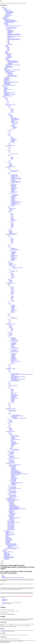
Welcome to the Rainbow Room (10, 71)
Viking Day (13, 179)
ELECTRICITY (15, 123)
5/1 (8, 100)
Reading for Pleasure (14, 188)
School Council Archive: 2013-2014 (11, 548)
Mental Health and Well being (15, 380)
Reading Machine (13, 197)
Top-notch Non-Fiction (11, 37)
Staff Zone (5, 17)
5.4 (9, 161)
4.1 (9, 151)
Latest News (6, 87)
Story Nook (7, 535)
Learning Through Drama (15, 443)
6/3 (9, 143)
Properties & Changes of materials (18, 267)
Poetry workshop (15, 195)
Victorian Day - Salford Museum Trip (16, 482)
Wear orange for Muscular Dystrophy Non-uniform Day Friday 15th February (13, 577)
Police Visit (13, 187)
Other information (6, 558)
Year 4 (9, 41)
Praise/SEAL (13, 360)
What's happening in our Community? (9, 92)
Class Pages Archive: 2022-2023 (10, 234)
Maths (12, 108)
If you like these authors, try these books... (14, 39)
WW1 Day (12, 345)
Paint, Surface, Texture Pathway (12, 61)
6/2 (9, 321)
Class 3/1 (10, 325)
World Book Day (13, 117)
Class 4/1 (10, 114)
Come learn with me (14, 120)
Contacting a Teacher (9, 15)
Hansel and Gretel (13, 171)
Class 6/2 (10, 164)
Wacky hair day (13, 357)
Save (8, 642)
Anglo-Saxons (15, 127)
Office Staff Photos (8, 13)
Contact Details (6, 16)
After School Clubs (7, 93)
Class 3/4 (10, 327)
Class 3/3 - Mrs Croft (12, 466)
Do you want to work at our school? (9, 556)
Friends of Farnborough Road (8, 551)
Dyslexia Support (10, 44)
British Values (8, 65)
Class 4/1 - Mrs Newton (12, 486)
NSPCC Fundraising (11, 546)
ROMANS (14, 126)
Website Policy (4, 600)
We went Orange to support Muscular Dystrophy (18, 379)
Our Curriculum (6, 24)
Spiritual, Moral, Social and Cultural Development (13, 64)
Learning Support (6, 70)
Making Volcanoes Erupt (14, 478)
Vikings (14, 128)
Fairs (12, 440)
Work (14, 276)
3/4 (9, 149)
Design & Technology (14, 435)
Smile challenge (13, 355)
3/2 (9, 107)
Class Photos (13, 309)
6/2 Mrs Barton (11, 460)
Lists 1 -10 (11, 264)
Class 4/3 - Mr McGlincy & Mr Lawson (15, 488)
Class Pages (5, 97)
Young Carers (6, 77)
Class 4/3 (10, 116)
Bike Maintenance (14, 378)
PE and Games (8, 54)
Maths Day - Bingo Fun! (14, 449)
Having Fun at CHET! (14, 175)
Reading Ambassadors (11, 30)
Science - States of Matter (15, 121)
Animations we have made (13, 385)
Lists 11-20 (11, 263)
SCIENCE (12, 122)
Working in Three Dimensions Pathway (13, 62)
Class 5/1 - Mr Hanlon (12, 490)
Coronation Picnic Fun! (14, 270)
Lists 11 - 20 (11, 209)
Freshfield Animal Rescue (9, 532)
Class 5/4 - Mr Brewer (12, 493)
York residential (13, 396)
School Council (6, 530)
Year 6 (9, 42)
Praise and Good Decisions (15, 170)
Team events (9, 56)
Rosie (12, 311)
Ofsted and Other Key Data (8, 82)
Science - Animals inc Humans (15, 118)
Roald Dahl (13, 306)
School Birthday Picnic (14, 174)
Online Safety (6, 23)
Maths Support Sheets (12, 208)
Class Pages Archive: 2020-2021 (10, 323)
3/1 (9, 106)
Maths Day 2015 (13, 484)
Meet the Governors (7, 553)
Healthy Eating (8, 542)
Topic (12, 391)
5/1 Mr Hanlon (11, 455)
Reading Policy (10, 29)
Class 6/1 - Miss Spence (12, 494)
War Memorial (8, 531)
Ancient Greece (13, 481)
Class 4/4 (10, 335)
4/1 (9, 302)
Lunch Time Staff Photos (9, 12)
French (12, 221)
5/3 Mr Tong (11, 457)
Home (3, 575)
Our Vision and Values (7, 9)
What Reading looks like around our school (14, 34)
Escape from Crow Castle (15, 202)
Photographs (13, 266)
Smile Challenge (13, 344)
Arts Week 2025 (10, 63)
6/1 (9, 135)
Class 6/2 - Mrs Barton (12, 495)
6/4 (9, 144)
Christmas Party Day (14, 483)
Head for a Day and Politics (10, 534)
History (7, 46)
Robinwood (13, 141)
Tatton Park (13, 317)
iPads (5, 550)
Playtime (12, 445)
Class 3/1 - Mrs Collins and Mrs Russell (15, 464)
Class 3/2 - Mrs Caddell (12, 465)
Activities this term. (14, 416)
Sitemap (3, 598)
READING (13, 258)
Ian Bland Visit (13, 189)
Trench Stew (13, 354)
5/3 (8, 102)
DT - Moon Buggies (14, 342)
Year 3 (9, 40)
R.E (11, 392)
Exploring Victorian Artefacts (15, 439)
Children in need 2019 (9, 539)
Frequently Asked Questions (8, 89)
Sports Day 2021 (13, 338)
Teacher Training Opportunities (8, 557)
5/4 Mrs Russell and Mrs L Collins (14, 458)
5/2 (8, 101)
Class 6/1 (10, 163)
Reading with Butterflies (14, 119)
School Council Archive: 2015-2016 (11, 544)
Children (3, 96)
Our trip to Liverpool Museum (15, 436)
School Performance (7, 83)
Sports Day (13, 260)
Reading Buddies (10, 32)
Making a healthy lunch (14, 377)
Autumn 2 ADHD (10, 73)
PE (11, 129)
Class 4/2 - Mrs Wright (12, 487)
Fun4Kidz (5, 552)
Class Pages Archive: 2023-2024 (10, 166)
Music (7, 52)
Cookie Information (5, 599)
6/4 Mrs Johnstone (12, 462)
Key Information (4, 18)
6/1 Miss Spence (11, 459)
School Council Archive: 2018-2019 (11, 543)
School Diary (6, 88)
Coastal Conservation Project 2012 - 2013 (14, 547)
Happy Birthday (13, 358)
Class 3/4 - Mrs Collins (12, 480)
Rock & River (13, 337)
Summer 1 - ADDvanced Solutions (13, 76)
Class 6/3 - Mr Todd (12, 496)
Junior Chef (13, 475)
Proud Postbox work (14, 359)
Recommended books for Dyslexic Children (14, 38)
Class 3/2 (10, 326)
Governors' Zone (6, 559)
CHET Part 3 (13, 177)
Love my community (9, 538)
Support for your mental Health (10, 20)
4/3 (9, 193)
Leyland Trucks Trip (14, 394)
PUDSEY (12, 312)
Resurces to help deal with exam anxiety (11, 21)
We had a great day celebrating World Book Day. (18, 376)
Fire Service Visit (13, 185)
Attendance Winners (14, 255)
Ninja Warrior (13, 399)
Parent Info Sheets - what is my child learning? (14, 25)
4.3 (9, 152)
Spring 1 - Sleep (10, 74)
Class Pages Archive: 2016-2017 (10, 431)
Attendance (5, 86)
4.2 (9, 247)
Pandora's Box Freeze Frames (15, 474)
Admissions (5, 81)
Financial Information (7, 84)
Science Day (13, 192)
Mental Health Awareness (15, 395)
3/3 (9, 148)
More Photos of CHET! (14, 176)
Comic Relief (13, 339)
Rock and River (13, 343)
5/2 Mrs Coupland (12, 456)
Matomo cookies (5, 630)
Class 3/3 (10, 434)
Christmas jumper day (14, 353)
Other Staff (7, 14)
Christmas (12, 142)
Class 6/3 (10, 231)
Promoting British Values (7, 78)
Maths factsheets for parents (13, 233)
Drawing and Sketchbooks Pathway (13, 60)
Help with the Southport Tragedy (8, 22)
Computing (13, 219)
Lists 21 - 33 (11, 210)
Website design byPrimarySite (6, 603)
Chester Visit (13, 307)
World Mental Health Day (15, 348)
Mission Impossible (14, 184)
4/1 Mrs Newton (11, 451)
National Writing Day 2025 (11, 28)
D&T (12, 292)
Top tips (9, 43)
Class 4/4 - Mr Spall (10, 523)
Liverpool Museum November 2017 (18, 415)
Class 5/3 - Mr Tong (12, 492)
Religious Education (9, 57)
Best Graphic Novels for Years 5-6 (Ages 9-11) (14, 36)
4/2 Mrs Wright (11, 452)
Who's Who (5, 10)
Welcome (5, 8)
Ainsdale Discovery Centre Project (13, 545)
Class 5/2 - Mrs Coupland (13, 491)
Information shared (8, 72)
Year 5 (9, 49)
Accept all (5, 614)
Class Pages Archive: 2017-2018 (10, 408)
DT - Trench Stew (14, 347)
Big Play (7, 536)
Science (7, 45)
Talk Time (7, 58)
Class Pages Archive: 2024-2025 (10, 145)
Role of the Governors (7, 554)
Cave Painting (13, 444)
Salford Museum (13, 467)
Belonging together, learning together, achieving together (19, 473)
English (7, 26)
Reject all (2, 614)
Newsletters (5, 91)
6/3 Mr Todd (11, 461)
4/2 (9, 183)
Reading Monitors (10, 31)
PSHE (7, 59)
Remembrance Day (14, 437)
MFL (6, 51)
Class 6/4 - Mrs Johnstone (13, 497)
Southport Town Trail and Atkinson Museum (19, 418)
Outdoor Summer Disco (12, 410)
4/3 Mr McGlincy (12, 453)
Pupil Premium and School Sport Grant (9, 85)
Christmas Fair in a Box (14, 153)
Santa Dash (13, 139)
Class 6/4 (10, 165)
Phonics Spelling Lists (12, 265)
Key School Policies (7, 80)
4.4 (9, 154)
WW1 (14, 268)
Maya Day (12, 205)
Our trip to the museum (14, 470)
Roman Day (13, 190)
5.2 (9, 160)
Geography (13, 198)
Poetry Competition (8, 540)
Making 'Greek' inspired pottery (15, 472)
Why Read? (9, 35)
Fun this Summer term (14, 417)
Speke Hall (12, 398)
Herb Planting (8, 541)
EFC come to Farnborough (15, 373)
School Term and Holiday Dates (8, 95)
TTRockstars (13, 196)
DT (11, 136)
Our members (8, 537)
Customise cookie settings (11, 614)
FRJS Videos (6, 549)
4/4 (9, 206)
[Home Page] (0, 1)
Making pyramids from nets (15, 471)
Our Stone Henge (13, 469)
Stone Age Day (13, 441)
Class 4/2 (10, 115)
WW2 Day (12, 138)
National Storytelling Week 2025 (12, 27)
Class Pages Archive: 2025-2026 (10, 104)
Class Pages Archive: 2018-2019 (10, 368)
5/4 (8, 103)
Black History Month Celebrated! (16, 181)
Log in (3, 560)
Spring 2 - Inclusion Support (12, 75)
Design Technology (14, 220)
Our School (4, 7)
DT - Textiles (13, 252)
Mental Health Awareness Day (15, 361)
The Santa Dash (13, 180)
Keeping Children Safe (7, 19)
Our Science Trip (13, 479)
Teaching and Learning (9, 67)
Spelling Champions (14, 259)
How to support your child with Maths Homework (13, 69)
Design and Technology (9, 53)
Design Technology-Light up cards (16, 201)
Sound (14, 124)
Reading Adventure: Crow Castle (16, 178)
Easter (12, 294)
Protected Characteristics (9, 66)
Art (11, 111)
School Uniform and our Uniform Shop (9, 94)
